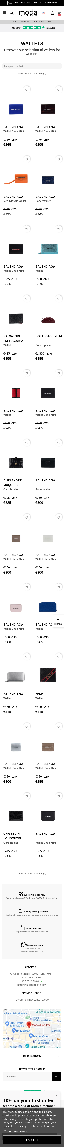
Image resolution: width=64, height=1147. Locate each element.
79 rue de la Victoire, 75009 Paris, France (31, 974)
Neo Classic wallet (14, 200)
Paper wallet (43, 200)
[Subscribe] (56, 1076)
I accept (32, 1140)
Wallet (39, 270)
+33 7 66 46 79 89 (32, 948)
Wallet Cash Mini (13, 131)
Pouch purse (43, 345)
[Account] (52, 13)
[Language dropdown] (45, 13)
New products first (32, 66)
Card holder (10, 489)
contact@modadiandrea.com (32, 951)
